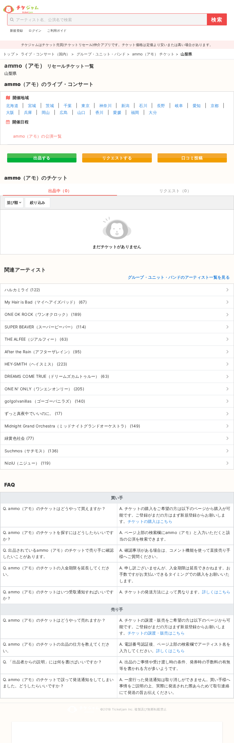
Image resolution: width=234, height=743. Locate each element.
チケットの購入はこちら (150, 521)
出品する (42, 157)
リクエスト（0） (175, 190)
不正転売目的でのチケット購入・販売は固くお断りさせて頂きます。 (117, 728)
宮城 (32, 105)
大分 (153, 112)
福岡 (135, 112)
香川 (99, 112)
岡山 (46, 112)
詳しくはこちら (216, 591)
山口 (81, 112)
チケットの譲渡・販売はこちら (156, 632)
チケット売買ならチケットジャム (21, 9)
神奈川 (105, 105)
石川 (143, 105)
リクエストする (117, 157)
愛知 (197, 105)
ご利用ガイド (56, 31)
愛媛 (117, 112)
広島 (64, 112)
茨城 (50, 105)
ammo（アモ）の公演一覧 (37, 136)
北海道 (12, 105)
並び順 (12, 202)
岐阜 (179, 105)
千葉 (68, 105)
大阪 (10, 112)
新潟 (125, 105)
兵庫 (28, 112)
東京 (85, 105)
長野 (161, 105)
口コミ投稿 (192, 157)
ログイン (35, 31)
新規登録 (16, 31)
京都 (215, 105)
